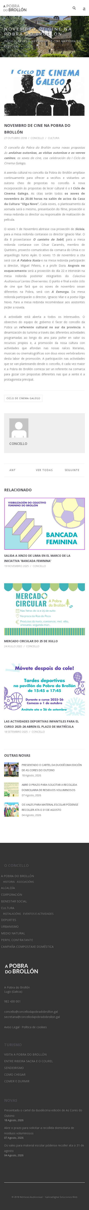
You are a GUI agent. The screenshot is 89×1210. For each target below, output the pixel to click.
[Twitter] (37, 1191)
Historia (9, 882)
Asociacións (25, 882)
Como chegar (14, 1074)
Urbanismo (10, 927)
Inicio (8, 41)
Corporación (11, 895)
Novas (22, 41)
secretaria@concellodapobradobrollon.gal (32, 1017)
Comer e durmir (16, 1081)
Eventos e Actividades (38, 914)
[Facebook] (51, 1191)
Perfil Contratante (17, 940)
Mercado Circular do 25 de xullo (31, 641)
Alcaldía (8, 888)
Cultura (53, 138)
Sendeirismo (14, 1068)
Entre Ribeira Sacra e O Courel (28, 1061)
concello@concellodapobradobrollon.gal (31, 1012)
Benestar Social (14, 901)
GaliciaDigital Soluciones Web (61, 1197)
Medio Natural (13, 933)
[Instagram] (44, 1191)
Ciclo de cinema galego (23, 398)
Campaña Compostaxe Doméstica (27, 947)
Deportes (8, 920)
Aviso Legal (11, 1027)
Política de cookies (34, 1027)
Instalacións (12, 914)
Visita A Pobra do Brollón (25, 1054)
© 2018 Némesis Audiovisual (27, 1197)
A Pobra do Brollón (17, 876)
